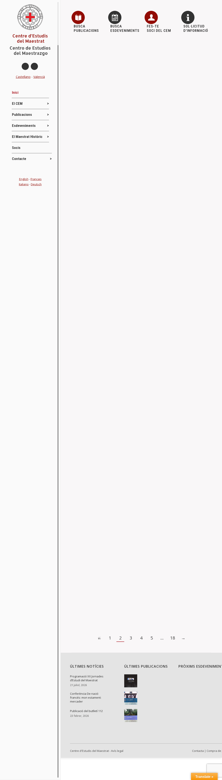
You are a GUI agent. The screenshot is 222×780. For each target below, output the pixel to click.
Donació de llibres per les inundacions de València (119, 51)
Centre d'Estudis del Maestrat (89, 751)
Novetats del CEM (90, 270)
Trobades (103, 216)
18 (172, 638)
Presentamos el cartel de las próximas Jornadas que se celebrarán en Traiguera (136, 484)
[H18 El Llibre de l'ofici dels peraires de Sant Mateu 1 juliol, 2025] (148, 680)
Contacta (198, 751)
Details (82, 79)
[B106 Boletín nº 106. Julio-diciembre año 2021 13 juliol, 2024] (148, 698)
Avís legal (117, 751)
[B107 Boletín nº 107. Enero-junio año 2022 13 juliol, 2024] (148, 715)
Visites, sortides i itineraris (132, 216)
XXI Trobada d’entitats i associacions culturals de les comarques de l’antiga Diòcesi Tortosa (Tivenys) (140, 205)
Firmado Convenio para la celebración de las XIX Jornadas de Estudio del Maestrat (139, 579)
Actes (83, 59)
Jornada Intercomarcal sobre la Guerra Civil (113, 523)
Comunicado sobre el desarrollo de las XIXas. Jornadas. (124, 406)
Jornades (85, 216)
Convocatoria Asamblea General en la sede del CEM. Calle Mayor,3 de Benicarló (136, 260)
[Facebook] (25, 66)
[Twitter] (34, 66)
